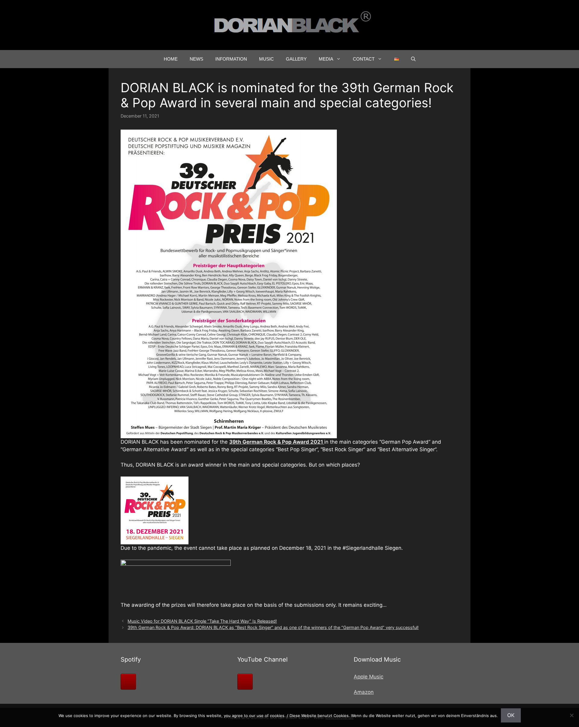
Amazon (364, 692)
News (196, 58)
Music (266, 58)
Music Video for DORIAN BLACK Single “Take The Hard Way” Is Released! (202, 621)
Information (231, 58)
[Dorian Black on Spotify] (128, 682)
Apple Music (368, 677)
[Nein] (571, 715)
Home (171, 58)
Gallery (296, 58)
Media (326, 58)
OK (510, 715)
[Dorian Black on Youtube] (245, 682)
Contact (364, 58)
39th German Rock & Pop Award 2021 (276, 442)
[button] (413, 59)
